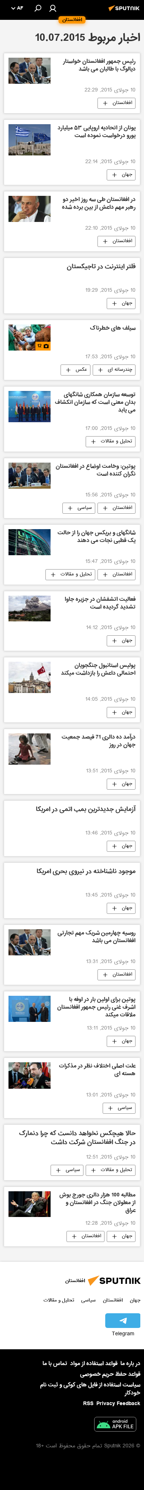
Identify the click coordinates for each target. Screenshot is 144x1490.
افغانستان (122, 103)
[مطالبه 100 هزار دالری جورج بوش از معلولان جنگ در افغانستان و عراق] (29, 1204)
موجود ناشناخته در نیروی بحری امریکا (86, 872)
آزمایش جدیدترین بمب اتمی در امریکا (86, 810)
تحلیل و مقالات (116, 441)
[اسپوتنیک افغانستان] (125, 12)
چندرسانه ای (120, 370)
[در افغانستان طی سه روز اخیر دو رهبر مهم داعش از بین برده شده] (29, 209)
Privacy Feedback (118, 1403)
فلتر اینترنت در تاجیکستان (101, 267)
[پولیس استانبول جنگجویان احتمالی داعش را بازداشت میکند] (29, 677)
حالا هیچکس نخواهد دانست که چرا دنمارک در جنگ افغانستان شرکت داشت (77, 1138)
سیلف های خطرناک (113, 328)
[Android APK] (115, 1426)
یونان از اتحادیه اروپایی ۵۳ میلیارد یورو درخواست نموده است (97, 132)
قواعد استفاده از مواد (93, 1363)
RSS (88, 1404)
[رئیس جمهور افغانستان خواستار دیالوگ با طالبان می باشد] (29, 71)
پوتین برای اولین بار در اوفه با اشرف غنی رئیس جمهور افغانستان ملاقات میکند (96, 1008)
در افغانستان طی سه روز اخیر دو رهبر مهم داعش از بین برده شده (99, 204)
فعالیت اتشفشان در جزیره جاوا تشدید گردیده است (100, 604)
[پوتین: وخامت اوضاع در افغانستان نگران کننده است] (29, 476)
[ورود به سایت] (52, 8)
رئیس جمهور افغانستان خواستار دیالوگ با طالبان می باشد (99, 66)
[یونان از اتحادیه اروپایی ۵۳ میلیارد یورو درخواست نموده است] (29, 139)
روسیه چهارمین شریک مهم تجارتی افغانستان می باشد (97, 937)
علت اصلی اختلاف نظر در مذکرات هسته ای (97, 1070)
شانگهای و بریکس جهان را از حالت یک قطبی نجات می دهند (97, 537)
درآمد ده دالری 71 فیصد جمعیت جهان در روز (99, 741)
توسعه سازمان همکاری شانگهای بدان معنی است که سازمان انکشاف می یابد (95, 403)
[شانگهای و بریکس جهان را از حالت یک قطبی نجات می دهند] (29, 542)
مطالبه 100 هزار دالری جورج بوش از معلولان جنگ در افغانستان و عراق (97, 1203)
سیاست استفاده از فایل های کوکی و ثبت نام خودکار (90, 1389)
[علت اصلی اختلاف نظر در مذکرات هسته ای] (29, 1075)
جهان (127, 174)
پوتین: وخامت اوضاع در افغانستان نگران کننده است (96, 471)
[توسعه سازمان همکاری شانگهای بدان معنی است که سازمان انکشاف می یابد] (29, 406)
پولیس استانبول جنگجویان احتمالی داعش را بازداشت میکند (98, 670)
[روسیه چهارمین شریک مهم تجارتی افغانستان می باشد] (29, 942)
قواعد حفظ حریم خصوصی (110, 1374)
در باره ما (130, 1363)
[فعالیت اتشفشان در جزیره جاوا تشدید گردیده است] (29, 609)
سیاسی (85, 508)
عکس (81, 370)
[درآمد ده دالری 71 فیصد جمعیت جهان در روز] (29, 749)
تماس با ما (54, 1363)
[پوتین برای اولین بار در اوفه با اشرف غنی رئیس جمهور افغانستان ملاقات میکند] (29, 1009)
